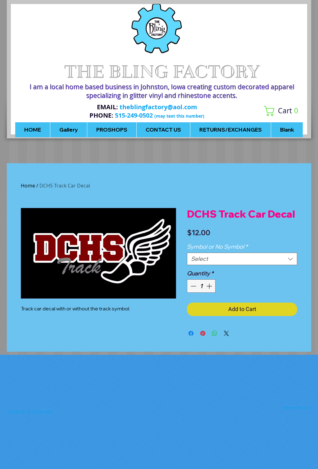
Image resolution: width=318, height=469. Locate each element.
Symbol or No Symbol (217, 246)
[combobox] (242, 259)
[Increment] (210, 286)
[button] (283, 111)
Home (28, 185)
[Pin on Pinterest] (203, 333)
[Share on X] (226, 333)
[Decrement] (193, 286)
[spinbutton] (201, 286)
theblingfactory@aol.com (158, 107)
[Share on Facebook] (191, 333)
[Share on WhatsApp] (214, 333)
